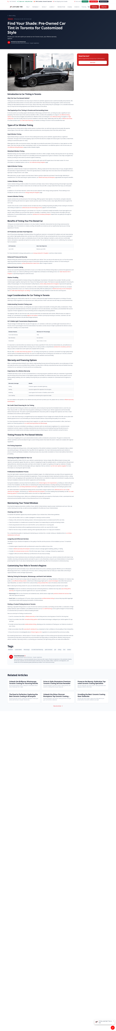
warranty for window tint (30, 629)
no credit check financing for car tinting (20, 290)
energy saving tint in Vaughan (40, 253)
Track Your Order (93, 1)
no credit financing (47, 608)
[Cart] (88, 7)
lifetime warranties (67, 118)
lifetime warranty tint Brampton (47, 177)
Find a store (78, 1)
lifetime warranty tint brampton (37, 491)
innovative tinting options (31, 619)
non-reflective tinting (55, 116)
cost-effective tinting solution (19, 581)
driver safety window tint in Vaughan (49, 284)
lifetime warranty (30, 616)
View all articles (57, 706)
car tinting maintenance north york (28, 486)
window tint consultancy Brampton (42, 214)
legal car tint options (32, 315)
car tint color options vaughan (58, 466)
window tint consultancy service (62, 347)
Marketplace (35, 6)
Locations (51, 6)
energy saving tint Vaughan (32, 192)
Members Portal (61, 6)
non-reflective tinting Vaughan (37, 162)
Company (69, 6)
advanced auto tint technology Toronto (32, 207)
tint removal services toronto (21, 551)
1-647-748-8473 (12, 1)
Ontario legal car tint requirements (48, 483)
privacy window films (43, 582)
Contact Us (76, 6)
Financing (84, 6)
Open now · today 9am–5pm (25, 1)
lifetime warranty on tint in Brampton (62, 288)
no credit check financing (26, 120)
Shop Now (104, 6)
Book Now (92, 62)
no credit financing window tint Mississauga (36, 423)
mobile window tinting (30, 624)
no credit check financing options (23, 351)
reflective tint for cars (60, 489)
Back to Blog (12, 15)
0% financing (85, 1)
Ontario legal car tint (36, 632)
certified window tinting (48, 598)
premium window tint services (61, 593)
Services (44, 6)
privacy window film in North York (30, 263)
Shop (27, 6)
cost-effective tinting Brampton (15, 147)
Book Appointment (103, 1)
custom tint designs (53, 581)
